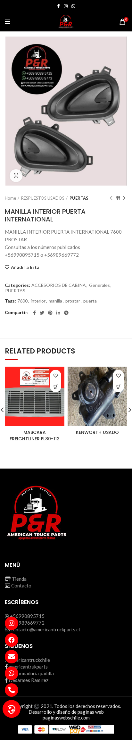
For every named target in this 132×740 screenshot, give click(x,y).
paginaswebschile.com (66, 717)
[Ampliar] (16, 175)
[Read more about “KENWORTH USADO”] (118, 386)
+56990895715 (27, 616)
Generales (99, 285)
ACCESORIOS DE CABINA (58, 285)
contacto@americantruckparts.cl (45, 629)
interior (38, 300)
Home (10, 198)
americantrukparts (28, 666)
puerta (90, 300)
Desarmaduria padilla (31, 673)
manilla (55, 300)
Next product (124, 198)
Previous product (111, 198)
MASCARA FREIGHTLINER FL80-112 (35, 435)
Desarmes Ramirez (28, 680)
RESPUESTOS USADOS (42, 198)
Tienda (19, 579)
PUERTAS (79, 198)
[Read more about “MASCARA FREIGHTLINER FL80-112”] (55, 386)
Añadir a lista (25, 267)
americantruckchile (30, 660)
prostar (72, 300)
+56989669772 (27, 623)
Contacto (21, 585)
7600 (22, 300)
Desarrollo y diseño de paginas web (66, 712)
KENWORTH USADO (97, 432)
